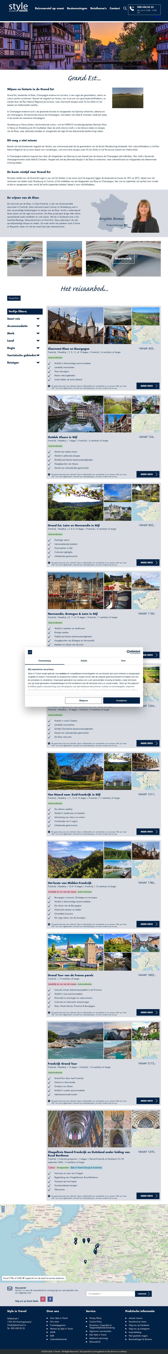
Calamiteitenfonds (58, 1339)
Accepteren (121, 700)
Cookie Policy (95, 1321)
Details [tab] (84, 661)
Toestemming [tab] (44, 661)
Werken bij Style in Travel (61, 1328)
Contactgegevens (58, 1325)
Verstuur (142, 1294)
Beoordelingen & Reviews (140, 1339)
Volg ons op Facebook (139, 1325)
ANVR (52, 1332)
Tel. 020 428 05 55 (16, 1328)
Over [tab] (123, 661)
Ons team (54, 1321)
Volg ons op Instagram (139, 1328)
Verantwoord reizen (137, 1321)
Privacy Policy (95, 1318)
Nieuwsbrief (94, 1342)
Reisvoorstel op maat (49, 8)
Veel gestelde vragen (138, 1336)
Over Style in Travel (59, 1318)
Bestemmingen (77, 8)
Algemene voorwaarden (100, 1331)
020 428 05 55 (145, 7)
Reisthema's (98, 8)
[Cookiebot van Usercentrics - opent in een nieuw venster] (128, 652)
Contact (115, 8)
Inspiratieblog (135, 1332)
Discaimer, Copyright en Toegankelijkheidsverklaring (102, 1326)
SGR (52, 1336)
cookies (63, 673)
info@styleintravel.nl (16, 1325)
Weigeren (83, 700)
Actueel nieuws (135, 1318)
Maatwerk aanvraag (98, 1338)
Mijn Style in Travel (97, 1334)
